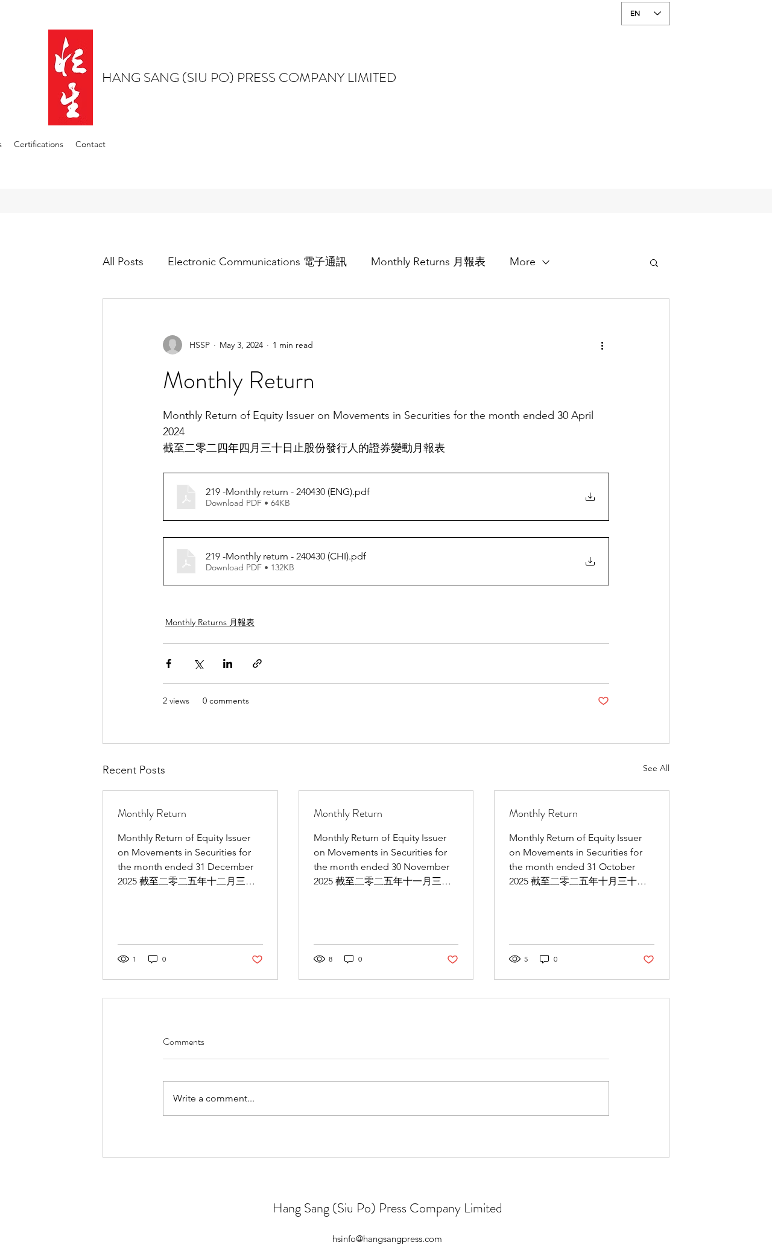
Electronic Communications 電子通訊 (257, 261)
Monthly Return (152, 813)
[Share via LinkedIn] (227, 663)
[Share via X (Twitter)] (198, 663)
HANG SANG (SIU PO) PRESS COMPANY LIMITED (249, 77)
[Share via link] (257, 663)
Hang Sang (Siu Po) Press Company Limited (387, 1208)
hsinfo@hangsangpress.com (387, 1238)
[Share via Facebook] (168, 663)
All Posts (123, 261)
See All (656, 768)
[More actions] (602, 345)
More (523, 261)
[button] (654, 262)
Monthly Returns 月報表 (428, 261)
